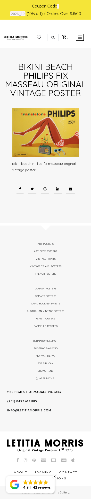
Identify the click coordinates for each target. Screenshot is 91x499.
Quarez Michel (45, 378)
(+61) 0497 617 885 (22, 401)
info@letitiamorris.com (29, 410)
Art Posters (46, 243)
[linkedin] (58, 189)
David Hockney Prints (45, 303)
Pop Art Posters (45, 296)
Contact (68, 472)
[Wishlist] (39, 37)
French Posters (45, 273)
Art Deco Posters (45, 251)
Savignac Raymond (46, 348)
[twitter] (32, 189)
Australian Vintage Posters (45, 311)
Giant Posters (45, 318)
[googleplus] (45, 189)
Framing (43, 472)
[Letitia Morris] (16, 37)
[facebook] (20, 189)
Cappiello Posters (46, 326)
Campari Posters (45, 288)
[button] (30, 484)
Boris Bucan (45, 363)
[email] (70, 189)
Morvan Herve (45, 355)
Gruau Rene (45, 370)
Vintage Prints (46, 258)
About (20, 472)
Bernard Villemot (45, 340)
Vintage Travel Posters (45, 266)
